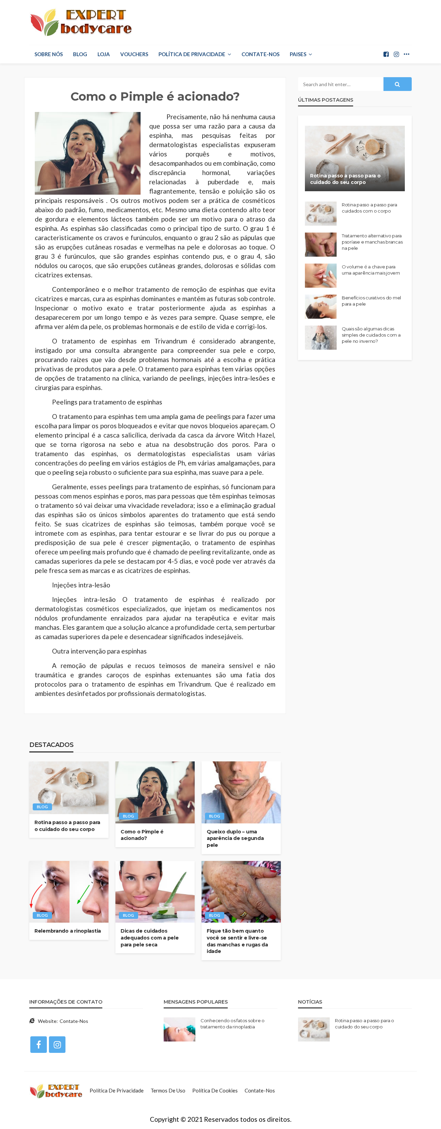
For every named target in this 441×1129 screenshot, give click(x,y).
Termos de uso (168, 1090)
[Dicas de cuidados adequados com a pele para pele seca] (155, 892)
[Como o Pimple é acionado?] (155, 792)
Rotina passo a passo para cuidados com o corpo (369, 208)
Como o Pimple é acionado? (142, 835)
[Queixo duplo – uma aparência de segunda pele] (241, 792)
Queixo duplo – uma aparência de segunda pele (235, 838)
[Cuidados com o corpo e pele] (56, 1090)
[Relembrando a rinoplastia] (69, 892)
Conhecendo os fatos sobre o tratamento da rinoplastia (233, 1023)
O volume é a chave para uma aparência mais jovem (371, 270)
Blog (80, 54)
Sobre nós (48, 54)
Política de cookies (215, 1090)
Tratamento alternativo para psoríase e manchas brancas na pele (372, 242)
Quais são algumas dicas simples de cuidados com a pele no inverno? (371, 335)
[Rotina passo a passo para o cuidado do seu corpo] (69, 787)
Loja (104, 54)
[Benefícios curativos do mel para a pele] (321, 307)
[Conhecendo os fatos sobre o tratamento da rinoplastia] (179, 1029)
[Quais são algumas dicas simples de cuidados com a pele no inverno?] (321, 338)
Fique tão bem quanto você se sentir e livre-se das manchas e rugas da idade (237, 941)
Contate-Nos (260, 54)
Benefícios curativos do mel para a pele (371, 301)
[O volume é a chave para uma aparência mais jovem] (321, 276)
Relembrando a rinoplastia (67, 931)
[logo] (81, 22)
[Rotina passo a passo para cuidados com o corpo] (321, 214)
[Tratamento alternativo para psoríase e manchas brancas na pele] (321, 245)
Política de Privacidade (191, 54)
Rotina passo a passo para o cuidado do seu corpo (67, 825)
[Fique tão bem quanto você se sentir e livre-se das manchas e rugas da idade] (241, 892)
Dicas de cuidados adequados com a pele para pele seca (149, 937)
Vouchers (134, 54)
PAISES (298, 54)
